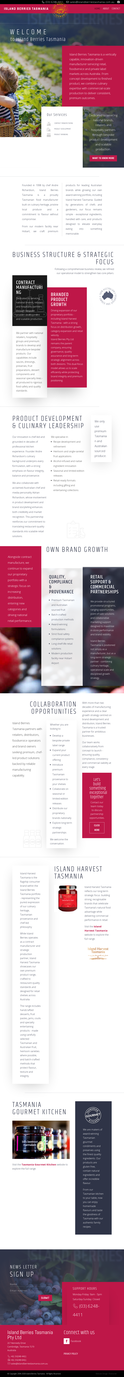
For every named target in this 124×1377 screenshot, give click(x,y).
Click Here (97, 827)
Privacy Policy (71, 1354)
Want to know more (103, 158)
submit (45, 1298)
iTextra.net (112, 1374)
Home (97, 9)
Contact (116, 9)
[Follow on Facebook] (67, 1341)
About (106, 9)
